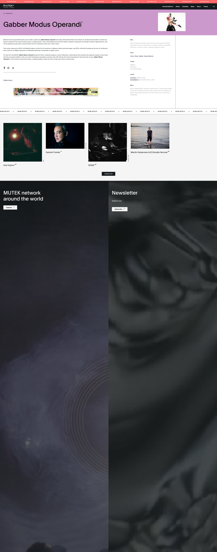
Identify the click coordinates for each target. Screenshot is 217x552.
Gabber (141, 56)
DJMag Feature (7, 80)
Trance (132, 56)
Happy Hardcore (148, 56)
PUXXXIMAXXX (134, 79)
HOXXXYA (133, 77)
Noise (136, 56)
